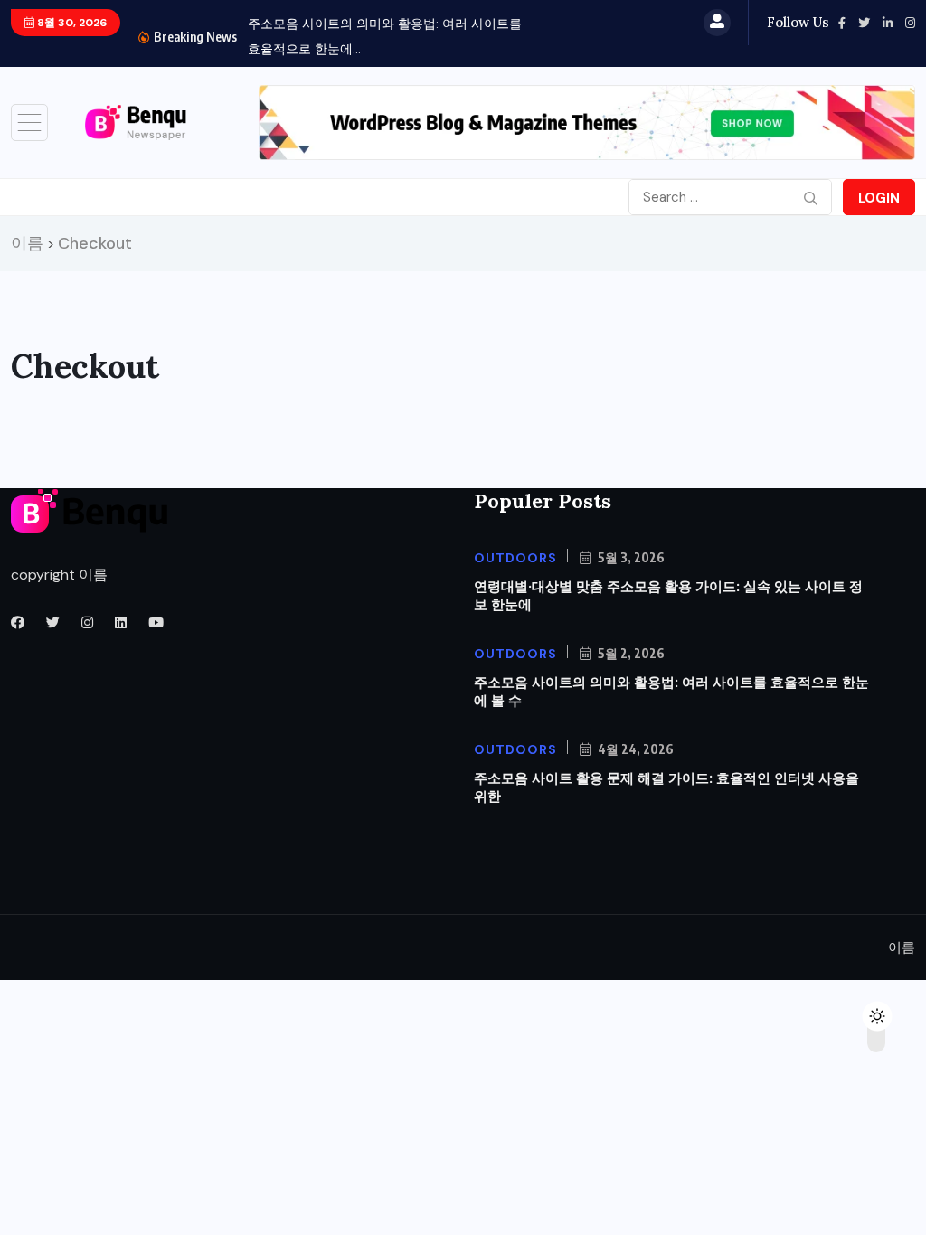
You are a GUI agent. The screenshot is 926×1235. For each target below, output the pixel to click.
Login (879, 198)
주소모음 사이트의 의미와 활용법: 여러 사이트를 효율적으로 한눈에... (385, 36)
